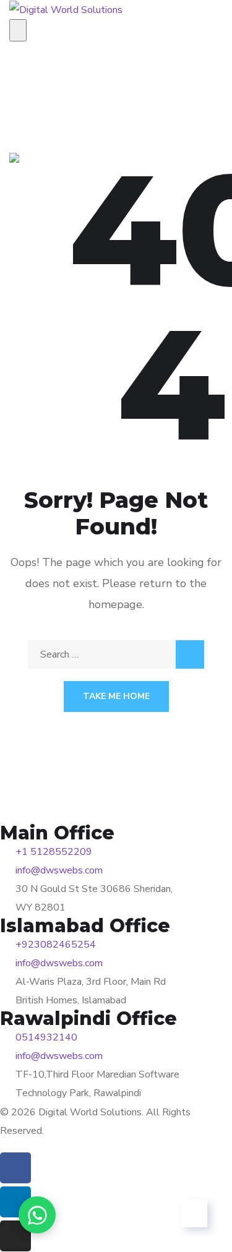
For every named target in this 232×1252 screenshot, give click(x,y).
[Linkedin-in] (15, 1201)
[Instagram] (15, 1235)
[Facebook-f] (15, 1167)
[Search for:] (116, 654)
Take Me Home (116, 696)
